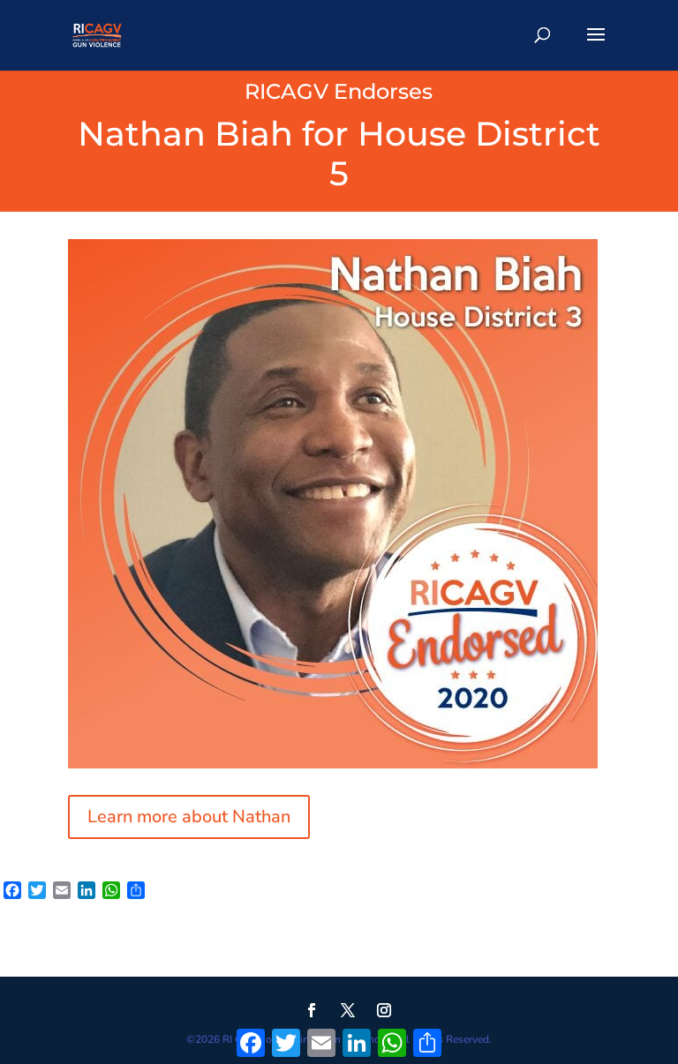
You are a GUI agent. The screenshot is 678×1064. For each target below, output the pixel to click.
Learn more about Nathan (188, 816)
